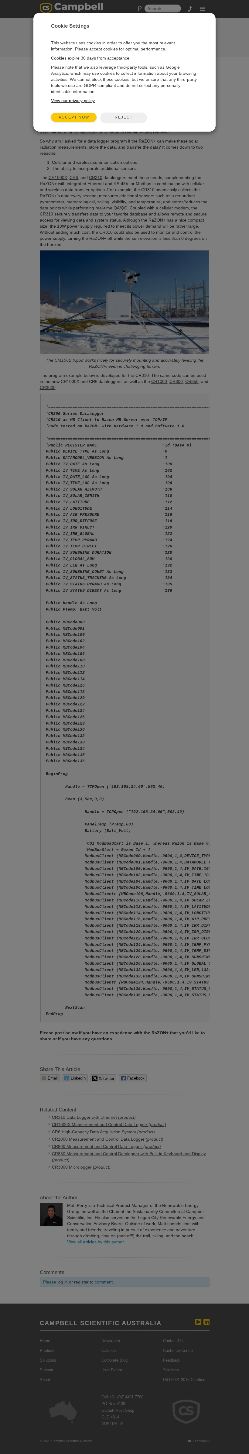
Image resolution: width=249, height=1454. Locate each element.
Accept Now (74, 117)
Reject (124, 117)
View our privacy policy (73, 100)
